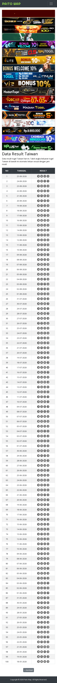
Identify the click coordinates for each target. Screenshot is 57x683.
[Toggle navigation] (51, 3)
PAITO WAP (11, 4)
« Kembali (28, 670)
